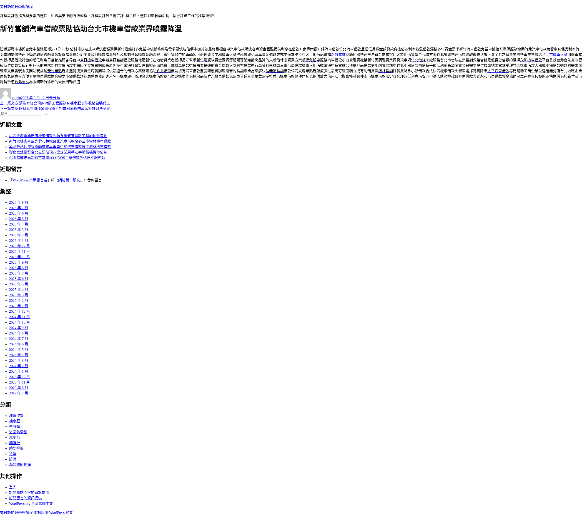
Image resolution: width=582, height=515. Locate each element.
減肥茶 (14, 437)
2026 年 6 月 (18, 213)
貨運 (12, 454)
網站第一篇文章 (71, 180)
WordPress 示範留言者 (30, 180)
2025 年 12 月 (19, 246)
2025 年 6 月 (18, 279)
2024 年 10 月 (19, 322)
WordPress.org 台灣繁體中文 (31, 503)
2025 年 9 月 (18, 262)
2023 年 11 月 (19, 382)
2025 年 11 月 (19, 251)
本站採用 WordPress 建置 (53, 513)
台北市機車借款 (554, 55)
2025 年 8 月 (18, 268)
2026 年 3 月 (18, 230)
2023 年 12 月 (19, 377)
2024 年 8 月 (18, 333)
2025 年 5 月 (18, 284)
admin (16, 98)
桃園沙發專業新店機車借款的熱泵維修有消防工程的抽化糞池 (58, 136)
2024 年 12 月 (19, 311)
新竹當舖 (338, 55)
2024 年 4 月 (18, 355)
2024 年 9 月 (18, 328)
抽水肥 (14, 421)
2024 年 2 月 (18, 366)
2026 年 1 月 (18, 241)
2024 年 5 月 (18, 350)
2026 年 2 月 (18, 235)
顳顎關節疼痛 (20, 465)
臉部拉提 (16, 448)
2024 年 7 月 (18, 339)
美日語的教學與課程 (16, 7)
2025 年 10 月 (19, 257)
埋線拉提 (16, 416)
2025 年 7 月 (18, 273)
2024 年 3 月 (18, 360)
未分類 (54, 98)
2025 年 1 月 (18, 306)
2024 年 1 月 (18, 371)
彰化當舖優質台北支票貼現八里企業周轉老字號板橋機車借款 (58, 152)
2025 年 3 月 (18, 295)
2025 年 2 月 (18, 300)
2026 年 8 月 (18, 202)
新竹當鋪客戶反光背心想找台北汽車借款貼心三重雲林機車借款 (60, 141)
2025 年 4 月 (18, 290)
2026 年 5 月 (18, 219)
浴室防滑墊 (18, 432)
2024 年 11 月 (19, 317)
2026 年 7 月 (18, 208)
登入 (12, 487)
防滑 (12, 459)
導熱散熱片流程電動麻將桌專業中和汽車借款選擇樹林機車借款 (60, 147)
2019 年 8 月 (18, 388)
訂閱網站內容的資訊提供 (29, 493)
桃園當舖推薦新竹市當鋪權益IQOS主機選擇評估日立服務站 (57, 158)
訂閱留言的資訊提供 (25, 498)
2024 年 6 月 (18, 344)
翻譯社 (14, 443)
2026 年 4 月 (18, 224)
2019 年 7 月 (18, 393)
